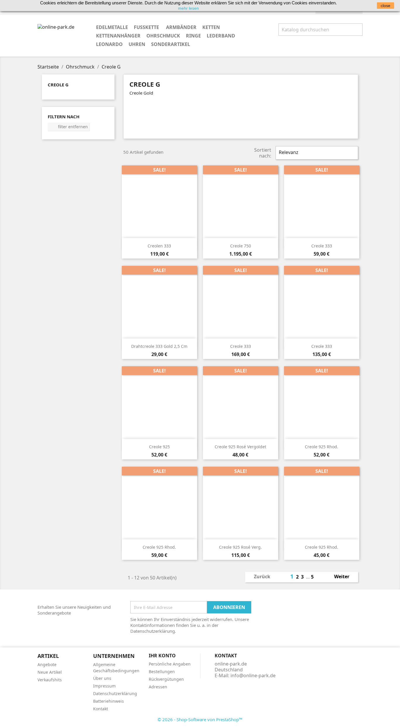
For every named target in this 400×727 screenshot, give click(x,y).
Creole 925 (159, 446)
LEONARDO (109, 44)
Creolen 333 (159, 246)
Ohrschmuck (163, 35)
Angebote (47, 664)
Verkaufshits (49, 679)
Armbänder (181, 27)
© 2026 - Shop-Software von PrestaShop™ (200, 719)
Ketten (211, 27)
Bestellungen (162, 671)
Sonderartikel (170, 44)
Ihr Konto (162, 655)
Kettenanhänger (118, 35)
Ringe (193, 35)
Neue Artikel (49, 672)
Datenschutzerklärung (115, 693)
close (385, 5)
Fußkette (147, 27)
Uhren (137, 44)
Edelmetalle (112, 27)
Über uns (102, 678)
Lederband (221, 35)
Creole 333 (321, 246)
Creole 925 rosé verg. (240, 547)
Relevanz (316, 153)
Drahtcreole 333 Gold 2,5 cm (159, 346)
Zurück (258, 577)
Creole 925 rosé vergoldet (240, 446)
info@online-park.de (253, 675)
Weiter (345, 577)
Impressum (104, 686)
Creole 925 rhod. (321, 446)
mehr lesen (188, 8)
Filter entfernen (69, 126)
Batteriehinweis (108, 701)
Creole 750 (240, 246)
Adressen (158, 687)
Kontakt (100, 708)
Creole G (58, 85)
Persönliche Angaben (170, 664)
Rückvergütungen (166, 679)
